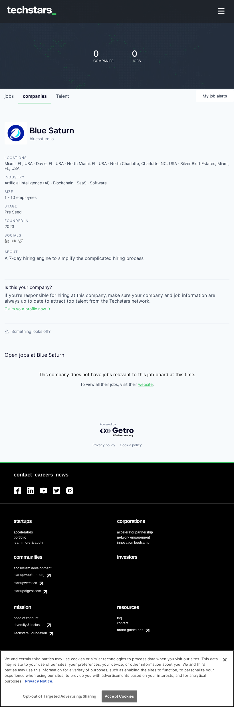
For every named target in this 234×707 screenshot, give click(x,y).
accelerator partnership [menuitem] (135, 532)
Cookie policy (131, 445)
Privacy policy (103, 445)
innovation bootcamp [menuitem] (133, 543)
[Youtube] (46, 494)
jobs (9, 96)
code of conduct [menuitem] (26, 618)
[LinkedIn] (33, 494)
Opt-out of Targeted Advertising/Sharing (59, 696)
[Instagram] (72, 494)
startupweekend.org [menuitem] (29, 575)
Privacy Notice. (39, 681)
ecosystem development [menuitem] (32, 568)
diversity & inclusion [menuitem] (29, 625)
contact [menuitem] (122, 623)
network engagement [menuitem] (133, 537)
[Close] (225, 659)
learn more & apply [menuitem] (28, 543)
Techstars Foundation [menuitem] (30, 633)
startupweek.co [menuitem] (25, 583)
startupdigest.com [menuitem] (27, 591)
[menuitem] (222, 11)
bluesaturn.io (42, 138)
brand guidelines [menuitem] (130, 630)
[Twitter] (59, 494)
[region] (117, 679)
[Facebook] (20, 494)
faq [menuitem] (119, 618)
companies (35, 96)
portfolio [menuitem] (20, 537)
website (145, 384)
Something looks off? (31, 331)
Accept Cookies (119, 696)
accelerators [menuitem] (23, 532)
